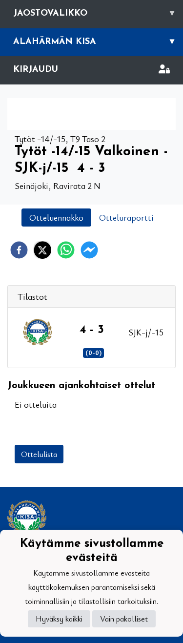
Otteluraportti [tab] (126, 217)
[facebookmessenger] (89, 250)
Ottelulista (39, 454)
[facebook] (19, 250)
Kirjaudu (35, 69)
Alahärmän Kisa (93, 42)
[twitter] (42, 250)
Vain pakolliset (124, 618)
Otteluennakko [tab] (56, 217)
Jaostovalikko (93, 13)
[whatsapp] (66, 250)
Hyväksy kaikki (59, 618)
